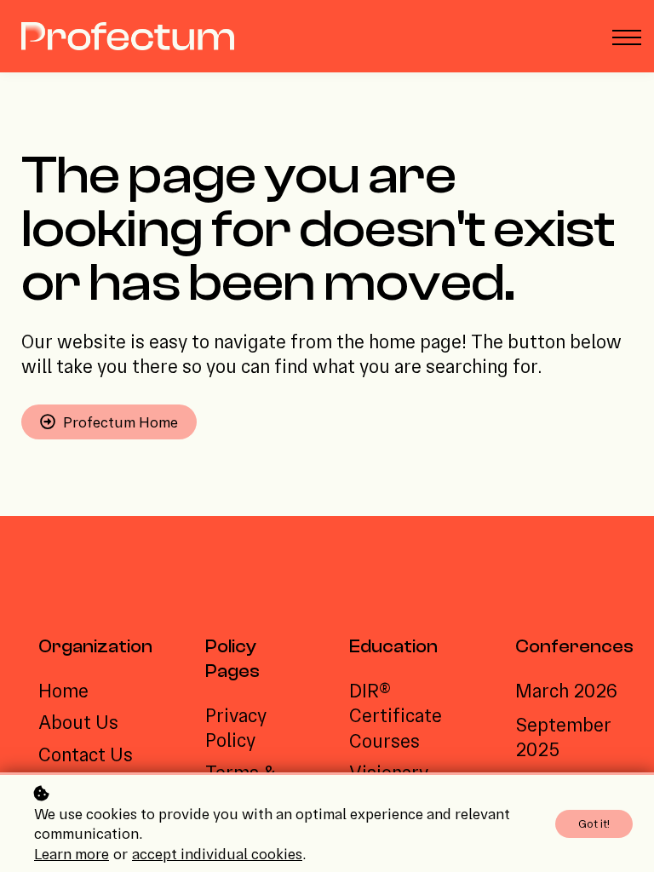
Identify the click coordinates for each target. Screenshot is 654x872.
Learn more (71, 854)
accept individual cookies (217, 854)
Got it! (594, 824)
